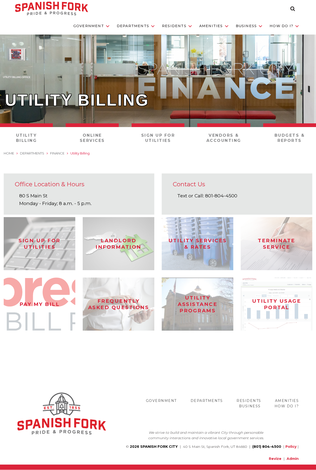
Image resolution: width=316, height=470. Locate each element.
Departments (133, 26)
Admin (293, 458)
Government (88, 26)
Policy (290, 446)
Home (9, 153)
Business (246, 26)
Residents (174, 26)
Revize (275, 458)
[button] (293, 8)
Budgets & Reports (290, 138)
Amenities (211, 26)
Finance (57, 153)
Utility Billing (26, 138)
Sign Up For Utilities (158, 138)
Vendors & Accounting (223, 138)
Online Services (92, 138)
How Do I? (281, 26)
